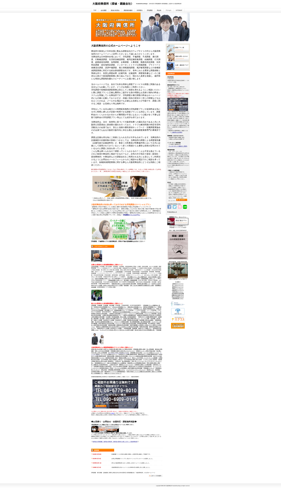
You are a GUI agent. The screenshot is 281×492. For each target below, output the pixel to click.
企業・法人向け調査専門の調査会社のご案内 (142, 285)
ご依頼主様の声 (113, 364)
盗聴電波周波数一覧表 (111, 357)
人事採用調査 (119, 271)
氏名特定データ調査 (120, 320)
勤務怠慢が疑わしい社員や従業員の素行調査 (124, 283)
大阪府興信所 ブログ (177, 298)
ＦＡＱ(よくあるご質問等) (150, 359)
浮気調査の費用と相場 (139, 349)
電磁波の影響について (125, 357)
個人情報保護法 (126, 361)
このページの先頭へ (155, 476)
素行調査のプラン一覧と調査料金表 (137, 276)
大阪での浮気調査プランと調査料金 (116, 363)
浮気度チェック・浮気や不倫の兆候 (145, 351)
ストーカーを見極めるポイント (109, 354)
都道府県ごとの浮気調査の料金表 (136, 363)
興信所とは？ (150, 369)
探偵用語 (157, 369)
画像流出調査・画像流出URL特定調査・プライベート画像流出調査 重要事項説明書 (129, 356)
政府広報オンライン (177, 291)
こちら (112, 413)
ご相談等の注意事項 (176, 132)
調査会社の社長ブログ (178, 295)
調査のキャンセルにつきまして (112, 373)
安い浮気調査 (150, 349)
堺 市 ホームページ (177, 285)
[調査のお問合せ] (178, 57)
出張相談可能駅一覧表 (97, 371)
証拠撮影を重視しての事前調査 (143, 364)
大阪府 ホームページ (177, 283)
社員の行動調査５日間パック (103, 278)
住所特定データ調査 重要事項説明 (128, 354)
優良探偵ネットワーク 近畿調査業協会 (114, 371)
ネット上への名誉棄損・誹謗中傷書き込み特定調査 (128, 368)
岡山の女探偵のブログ (178, 296)
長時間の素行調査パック (143, 283)
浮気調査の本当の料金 (136, 352)
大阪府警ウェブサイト (178, 290)
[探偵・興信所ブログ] (178, 66)
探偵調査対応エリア (100, 363)
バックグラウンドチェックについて (136, 369)
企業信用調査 (94, 266)
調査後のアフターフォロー (126, 364)
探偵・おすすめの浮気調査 (102, 351)
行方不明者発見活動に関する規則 (133, 359)
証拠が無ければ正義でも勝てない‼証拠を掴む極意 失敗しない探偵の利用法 (111, 349)
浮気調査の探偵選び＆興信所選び (103, 366)
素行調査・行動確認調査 (130, 280)
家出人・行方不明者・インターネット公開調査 (144, 357)
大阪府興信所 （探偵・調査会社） (114, 4)
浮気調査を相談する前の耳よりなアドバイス (123, 351)
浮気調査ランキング (148, 368)
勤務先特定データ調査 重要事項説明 (148, 354)
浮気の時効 (104, 369)
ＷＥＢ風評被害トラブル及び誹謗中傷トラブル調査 (126, 278)
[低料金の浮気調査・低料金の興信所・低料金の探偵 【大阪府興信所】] (118, 240)
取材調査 (126, 285)
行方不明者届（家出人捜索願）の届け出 (112, 359)
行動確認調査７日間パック (148, 278)
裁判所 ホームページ (177, 287)
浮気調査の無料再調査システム (116, 369)
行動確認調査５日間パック (115, 280)
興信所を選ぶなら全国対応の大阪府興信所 (140, 366)
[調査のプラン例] (178, 48)
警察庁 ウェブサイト (177, 288)
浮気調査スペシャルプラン (131, 215)
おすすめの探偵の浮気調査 (120, 366)
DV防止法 (118, 361)
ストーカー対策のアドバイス (151, 352)
